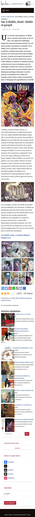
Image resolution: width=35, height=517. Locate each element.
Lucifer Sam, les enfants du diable (23, 419)
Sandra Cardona (6, 300)
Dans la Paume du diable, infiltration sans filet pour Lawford (21, 331)
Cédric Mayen (15, 298)
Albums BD (10, 17)
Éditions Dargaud (25, 298)
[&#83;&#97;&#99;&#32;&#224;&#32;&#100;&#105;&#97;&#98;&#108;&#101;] (17, 192)
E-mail (7, 494)
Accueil (3, 17)
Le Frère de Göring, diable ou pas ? (23, 362)
